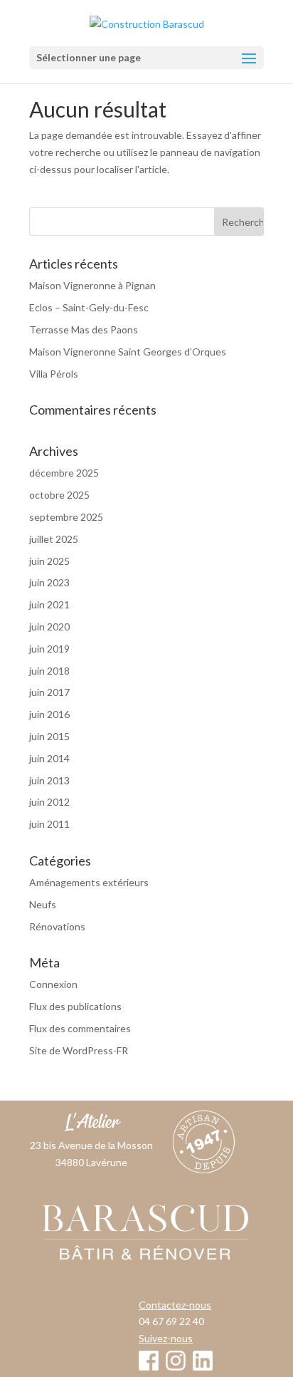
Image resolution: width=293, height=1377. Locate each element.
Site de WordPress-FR (78, 1050)
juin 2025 (49, 561)
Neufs (42, 904)
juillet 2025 (53, 539)
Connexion (53, 984)
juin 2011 (49, 824)
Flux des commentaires (80, 1028)
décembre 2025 (64, 473)
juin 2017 (49, 692)
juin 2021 (49, 604)
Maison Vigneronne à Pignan (92, 285)
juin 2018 (49, 671)
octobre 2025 (59, 495)
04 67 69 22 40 (171, 1321)
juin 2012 (49, 802)
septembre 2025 (66, 517)
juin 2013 (49, 780)
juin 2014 (49, 758)
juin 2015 (49, 736)
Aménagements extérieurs (89, 882)
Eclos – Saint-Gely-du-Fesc (89, 307)
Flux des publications (75, 1006)
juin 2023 (49, 582)
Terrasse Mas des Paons (83, 329)
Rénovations (57, 926)
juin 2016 (49, 714)
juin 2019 (49, 649)
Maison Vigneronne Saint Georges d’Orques (127, 351)
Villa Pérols (53, 374)
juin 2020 (49, 626)
